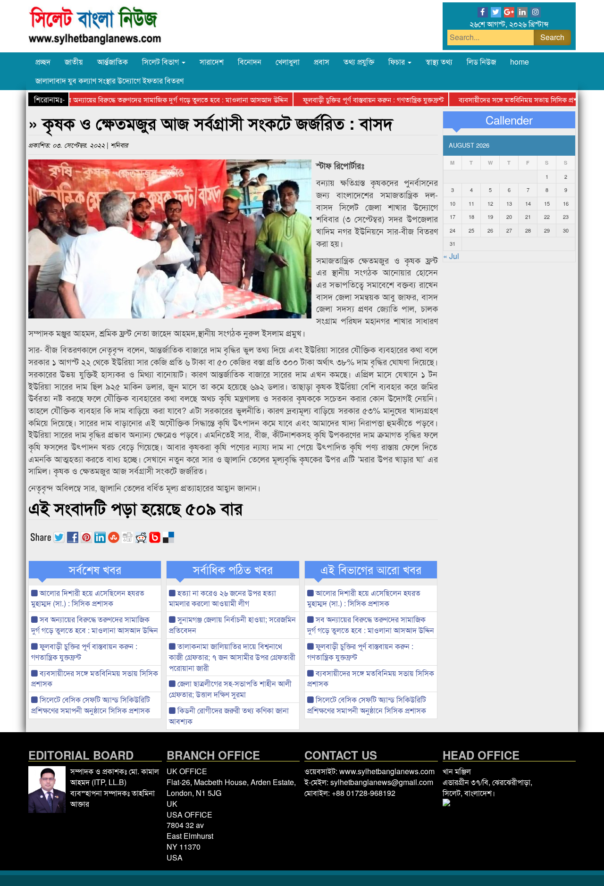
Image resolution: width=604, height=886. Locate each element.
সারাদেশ (212, 61)
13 (509, 203)
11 (471, 203)
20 (509, 216)
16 (566, 203)
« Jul (451, 256)
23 (566, 216)
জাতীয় (74, 61)
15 (547, 203)
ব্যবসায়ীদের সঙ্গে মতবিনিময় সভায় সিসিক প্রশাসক (507, 99)
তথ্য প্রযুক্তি (359, 61)
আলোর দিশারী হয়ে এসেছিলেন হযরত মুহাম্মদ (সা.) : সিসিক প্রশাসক (87, 598)
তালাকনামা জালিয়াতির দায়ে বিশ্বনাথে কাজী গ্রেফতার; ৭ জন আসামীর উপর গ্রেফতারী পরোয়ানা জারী (232, 657)
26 (490, 230)
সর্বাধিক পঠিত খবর (233, 569)
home (519, 61)
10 (452, 203)
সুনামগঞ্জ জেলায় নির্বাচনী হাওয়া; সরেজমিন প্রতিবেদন (232, 624)
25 (471, 230)
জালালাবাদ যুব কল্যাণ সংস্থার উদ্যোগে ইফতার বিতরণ (109, 80)
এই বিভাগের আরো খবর (370, 569)
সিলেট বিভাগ (161, 61)
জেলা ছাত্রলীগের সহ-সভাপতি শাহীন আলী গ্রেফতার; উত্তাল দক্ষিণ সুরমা (230, 689)
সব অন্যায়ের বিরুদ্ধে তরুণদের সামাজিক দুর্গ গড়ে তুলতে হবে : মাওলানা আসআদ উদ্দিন (159, 99)
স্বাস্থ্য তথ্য (439, 61)
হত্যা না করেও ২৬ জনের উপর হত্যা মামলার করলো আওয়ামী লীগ (222, 598)
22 (547, 216)
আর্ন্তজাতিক (112, 61)
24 (452, 230)
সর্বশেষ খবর (95, 569)
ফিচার (397, 61)
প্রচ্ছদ (42, 61)
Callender (509, 120)
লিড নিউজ (481, 61)
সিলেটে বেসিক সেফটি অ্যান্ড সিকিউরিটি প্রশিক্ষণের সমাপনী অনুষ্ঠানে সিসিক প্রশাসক (90, 705)
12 (490, 203)
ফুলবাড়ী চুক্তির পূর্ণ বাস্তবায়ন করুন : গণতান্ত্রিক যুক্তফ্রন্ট (357, 99)
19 (490, 216)
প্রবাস (321, 61)
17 (452, 216)
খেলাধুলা (288, 61)
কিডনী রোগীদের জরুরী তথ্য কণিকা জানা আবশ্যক (229, 716)
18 (471, 216)
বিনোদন (249, 61)
